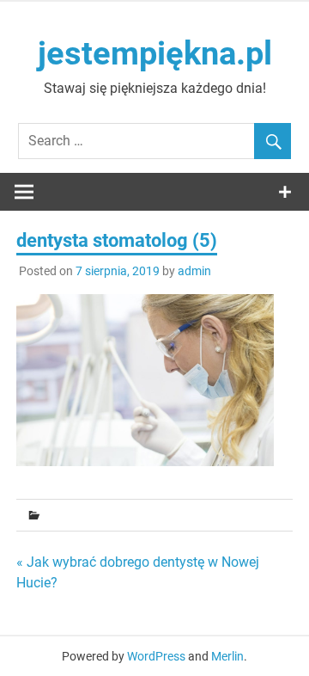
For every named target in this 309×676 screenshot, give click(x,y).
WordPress (156, 656)
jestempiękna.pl (155, 53)
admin (194, 271)
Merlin (227, 656)
